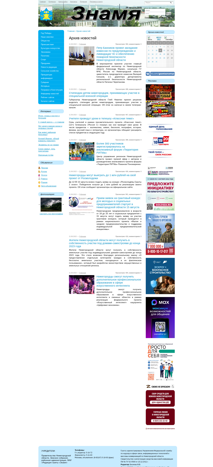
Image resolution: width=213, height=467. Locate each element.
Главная (71, 31)
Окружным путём (45, 155)
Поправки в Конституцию (52, 90)
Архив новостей (83, 31)
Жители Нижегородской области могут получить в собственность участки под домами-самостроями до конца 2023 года (104, 243)
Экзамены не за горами (48, 145)
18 (160, 54)
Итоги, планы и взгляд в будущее (49, 117)
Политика (45, 56)
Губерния (45, 82)
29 (148, 62)
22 (148, 58)
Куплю (44, 171)
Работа (44, 179)
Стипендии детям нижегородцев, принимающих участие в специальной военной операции (104, 94)
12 (164, 50)
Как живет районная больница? (47, 133)
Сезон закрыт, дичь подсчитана (46, 150)
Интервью (45, 86)
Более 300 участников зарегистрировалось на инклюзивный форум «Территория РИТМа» (117, 148)
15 (148, 54)
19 (164, 54)
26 (164, 58)
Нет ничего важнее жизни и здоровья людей (50, 127)
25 (160, 58)
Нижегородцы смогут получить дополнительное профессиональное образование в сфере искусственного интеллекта (119, 281)
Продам (44, 168)
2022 (159, 39)
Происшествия (47, 44)
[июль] (150, 38)
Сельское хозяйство (50, 71)
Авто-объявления (48, 186)
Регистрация (149, 17)
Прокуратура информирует (47, 76)
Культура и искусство (50, 48)
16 (152, 54)
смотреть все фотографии (51, 214)
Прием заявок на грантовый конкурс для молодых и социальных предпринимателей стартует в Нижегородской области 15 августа (118, 203)
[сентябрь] (168, 38)
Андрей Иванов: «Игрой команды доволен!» (48, 139)
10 (156, 50)
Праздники (45, 63)
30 (152, 62)
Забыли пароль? (168, 17)
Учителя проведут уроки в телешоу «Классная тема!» (101, 118)
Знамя (46, 14)
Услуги (44, 175)
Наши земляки (47, 37)
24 (156, 58)
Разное (44, 182)
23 (152, 58)
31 (156, 62)
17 (156, 54)
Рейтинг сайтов (47, 97)
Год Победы (46, 33)
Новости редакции (49, 67)
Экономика (45, 52)
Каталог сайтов (47, 101)
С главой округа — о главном (51, 122)
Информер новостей (50, 94)
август (158, 37)
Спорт (43, 59)
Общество (45, 41)
